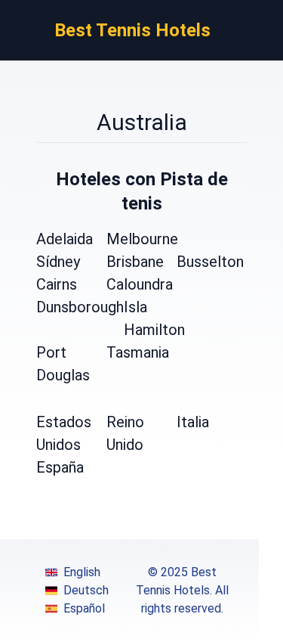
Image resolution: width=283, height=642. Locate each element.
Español (84, 608)
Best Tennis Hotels (132, 30)
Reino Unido (125, 433)
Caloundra (139, 284)
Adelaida (64, 239)
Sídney (58, 262)
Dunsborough (80, 307)
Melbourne (142, 239)
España (60, 467)
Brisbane (135, 262)
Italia (193, 422)
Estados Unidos (63, 433)
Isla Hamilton (154, 318)
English (81, 572)
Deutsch (86, 590)
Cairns (56, 284)
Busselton (210, 262)
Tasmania (137, 352)
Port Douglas (63, 363)
